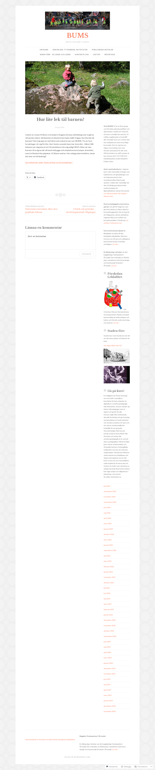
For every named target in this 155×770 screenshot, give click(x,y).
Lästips (96, 54)
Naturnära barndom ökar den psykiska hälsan (41, 209)
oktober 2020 (109, 631)
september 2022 (110, 550)
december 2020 (110, 620)
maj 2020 (107, 647)
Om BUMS (44, 50)
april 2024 (107, 518)
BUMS (77, 35)
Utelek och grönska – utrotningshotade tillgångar (81, 209)
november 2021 (110, 577)
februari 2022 (109, 567)
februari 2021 (109, 609)
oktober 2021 (109, 583)
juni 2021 (107, 593)
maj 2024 (107, 513)
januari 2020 (108, 663)
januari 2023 (108, 545)
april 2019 (107, 690)
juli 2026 (107, 486)
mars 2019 (108, 695)
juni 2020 (107, 642)
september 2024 (110, 502)
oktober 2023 (109, 534)
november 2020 (110, 625)
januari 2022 (108, 572)
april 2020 (107, 652)
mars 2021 (108, 604)
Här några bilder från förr (113, 345)
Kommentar (86, 254)
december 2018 (110, 706)
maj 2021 (107, 599)
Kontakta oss (82, 54)
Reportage (110, 54)
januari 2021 (108, 615)
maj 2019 (107, 684)
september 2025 (110, 491)
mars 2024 (108, 523)
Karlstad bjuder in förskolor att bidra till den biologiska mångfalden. (50, 739)
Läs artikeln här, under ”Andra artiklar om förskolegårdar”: (49, 162)
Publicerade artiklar (102, 50)
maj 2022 (107, 556)
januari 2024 (108, 529)
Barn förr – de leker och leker (55, 54)
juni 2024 (107, 507)
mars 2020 (108, 658)
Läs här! (115, 244)
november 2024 (110, 497)
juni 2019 (107, 679)
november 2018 (110, 711)
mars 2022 (108, 561)
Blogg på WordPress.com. (77, 757)
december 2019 (110, 668)
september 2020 (110, 636)
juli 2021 (107, 588)
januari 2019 (108, 701)
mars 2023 (108, 540)
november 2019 (110, 674)
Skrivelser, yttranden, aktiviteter (70, 50)
